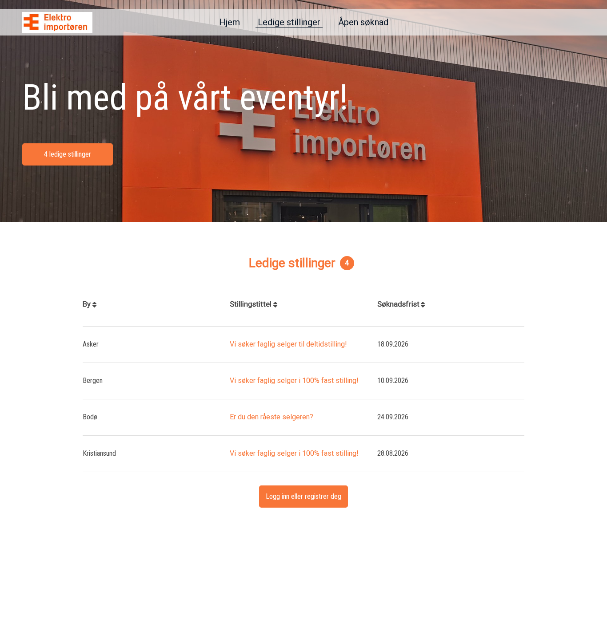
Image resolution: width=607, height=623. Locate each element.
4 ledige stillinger (67, 154)
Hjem (229, 22)
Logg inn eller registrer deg (303, 496)
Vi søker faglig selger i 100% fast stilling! (294, 380)
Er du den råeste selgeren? (271, 417)
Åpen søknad (363, 22)
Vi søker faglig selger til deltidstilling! (288, 344)
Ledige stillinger (289, 22)
